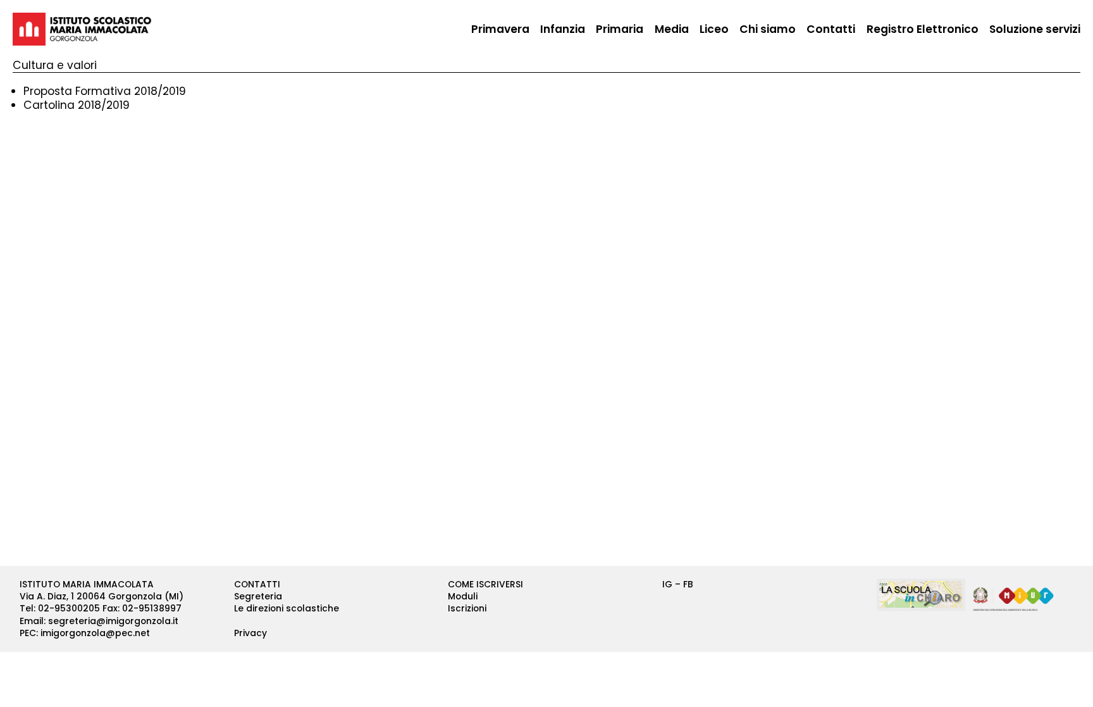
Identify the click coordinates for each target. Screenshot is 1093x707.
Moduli (463, 596)
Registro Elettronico (923, 29)
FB (688, 584)
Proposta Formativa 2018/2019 (104, 91)
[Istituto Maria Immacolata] (82, 29)
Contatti (830, 29)
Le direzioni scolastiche (286, 608)
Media (672, 29)
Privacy (250, 633)
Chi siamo (767, 29)
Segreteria (258, 596)
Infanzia (562, 29)
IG (667, 584)
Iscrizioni (467, 608)
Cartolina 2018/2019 (76, 105)
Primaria (619, 29)
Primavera (500, 29)
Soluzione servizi (1034, 29)
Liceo (714, 29)
